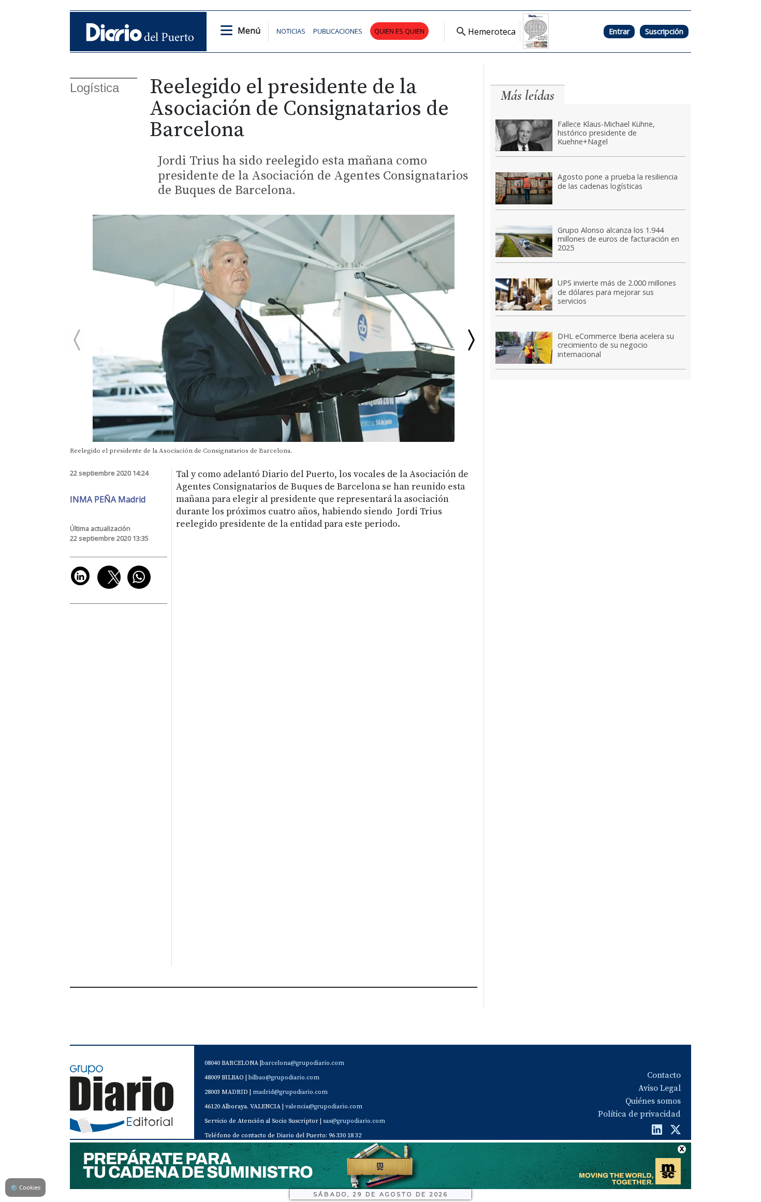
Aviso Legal (659, 1088)
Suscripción (664, 31)
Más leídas (527, 95)
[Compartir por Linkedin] (80, 576)
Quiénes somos (653, 1101)
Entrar (619, 31)
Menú (249, 30)
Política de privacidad (639, 1114)
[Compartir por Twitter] (109, 577)
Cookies (25, 1187)
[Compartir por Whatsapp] (139, 577)
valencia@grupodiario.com (323, 1106)
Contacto (664, 1075)
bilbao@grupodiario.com (283, 1077)
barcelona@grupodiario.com (302, 1063)
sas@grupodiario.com (354, 1121)
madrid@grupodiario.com (290, 1092)
